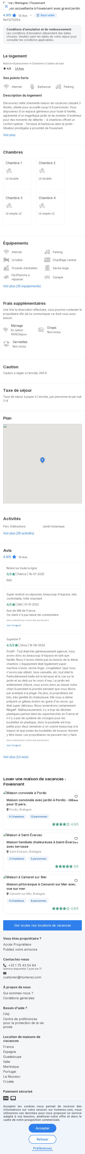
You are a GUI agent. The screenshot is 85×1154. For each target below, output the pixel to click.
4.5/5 (10, 645)
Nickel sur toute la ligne (22, 568)
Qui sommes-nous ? (18, 993)
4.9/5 (7, 15)
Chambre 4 (47, 198)
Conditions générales (18, 998)
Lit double (12, 178)
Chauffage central (64, 260)
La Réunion (11, 1077)
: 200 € (42, 373)
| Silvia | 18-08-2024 (31, 645)
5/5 (9, 574)
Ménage (17, 326)
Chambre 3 (14, 198)
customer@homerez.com (22, 977)
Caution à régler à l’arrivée (20, 373)
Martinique (11, 1067)
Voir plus (9, 135)
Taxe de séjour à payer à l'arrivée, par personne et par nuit (42, 396)
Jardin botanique (53, 526)
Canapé (58, 277)
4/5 (9, 605)
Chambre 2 (47, 163)
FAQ (6, 1014)
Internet (17, 86)
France (8, 1047)
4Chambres (37, 63)
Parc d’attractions (14, 526)
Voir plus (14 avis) (15, 757)
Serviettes (20, 342)
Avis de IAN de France (21, 610)
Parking (69, 86)
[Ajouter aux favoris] (76, 796)
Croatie (8, 1081)
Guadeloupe (12, 1057)
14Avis (23, 15)
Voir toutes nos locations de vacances (42, 925)
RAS (9, 580)
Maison (7, 63)
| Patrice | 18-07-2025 (30, 574)
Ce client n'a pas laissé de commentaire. (33, 614)
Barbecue (44, 86)
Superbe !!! (14, 639)
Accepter (43, 1128)
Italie (6, 1062)
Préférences (42, 1148)
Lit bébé (17, 260)
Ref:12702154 (11, 19)
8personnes (20, 63)
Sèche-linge (61, 268)
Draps (51, 328)
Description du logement (22, 95)
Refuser (42, 1139)
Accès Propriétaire (17, 944)
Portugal (9, 1072)
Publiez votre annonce (20, 949)
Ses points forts (15, 78)
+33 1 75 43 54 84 (22, 965)
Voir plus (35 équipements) (22, 286)
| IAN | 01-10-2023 (27, 604)
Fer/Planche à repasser (21, 277)
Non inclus (54, 332)
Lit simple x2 (14, 213)
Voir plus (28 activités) (18, 533)
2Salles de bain (54, 63)
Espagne (9, 1052)
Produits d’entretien (24, 268)
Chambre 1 (14, 163)
